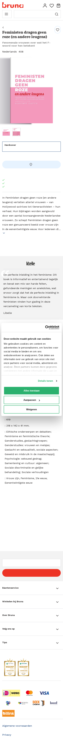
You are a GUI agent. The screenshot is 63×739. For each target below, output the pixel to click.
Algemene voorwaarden (17, 725)
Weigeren (31, 409)
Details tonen (45, 380)
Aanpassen (29, 400)
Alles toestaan (32, 390)
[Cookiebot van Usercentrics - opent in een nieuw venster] (45, 327)
